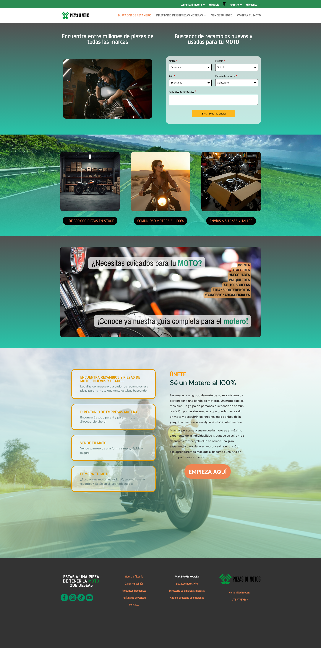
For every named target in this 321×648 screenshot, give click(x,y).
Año (172, 76)
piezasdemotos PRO (187, 583)
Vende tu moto (93, 442)
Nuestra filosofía (134, 576)
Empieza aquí (208, 471)
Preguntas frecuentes (134, 590)
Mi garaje (214, 4)
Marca (173, 61)
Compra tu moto (95, 473)
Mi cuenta (251, 4)
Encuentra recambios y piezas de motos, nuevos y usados (110, 379)
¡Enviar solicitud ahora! (213, 113)
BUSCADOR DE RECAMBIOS (134, 15)
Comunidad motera (191, 4)
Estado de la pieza (226, 76)
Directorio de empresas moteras (187, 590)
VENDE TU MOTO (221, 15)
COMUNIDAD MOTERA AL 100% (160, 220)
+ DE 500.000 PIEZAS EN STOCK (90, 220)
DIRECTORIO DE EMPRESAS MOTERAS (179, 15)
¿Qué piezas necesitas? (182, 91)
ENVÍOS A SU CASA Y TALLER (231, 220)
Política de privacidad (134, 597)
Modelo (220, 61)
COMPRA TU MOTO (249, 15)
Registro (234, 4)
